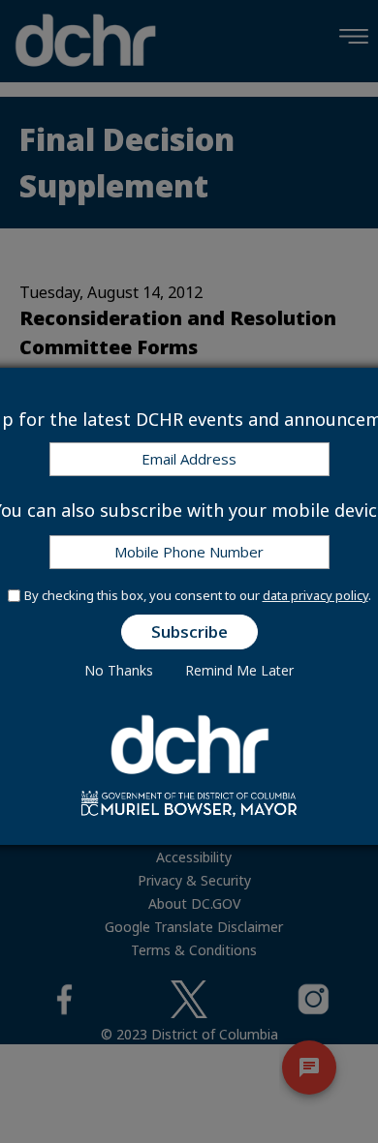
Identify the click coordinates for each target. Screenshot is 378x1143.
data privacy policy (315, 595)
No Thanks (118, 670)
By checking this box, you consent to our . (197, 595)
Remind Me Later (239, 670)
